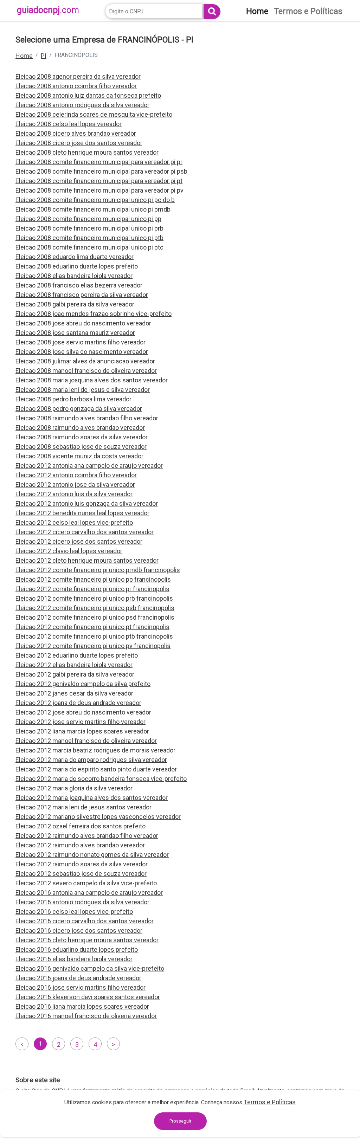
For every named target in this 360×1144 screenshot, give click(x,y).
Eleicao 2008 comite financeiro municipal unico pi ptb (89, 237)
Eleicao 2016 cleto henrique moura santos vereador (87, 940)
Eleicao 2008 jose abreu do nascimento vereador (83, 323)
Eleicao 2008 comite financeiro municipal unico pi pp (88, 218)
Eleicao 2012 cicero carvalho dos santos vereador (84, 532)
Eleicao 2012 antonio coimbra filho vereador (76, 475)
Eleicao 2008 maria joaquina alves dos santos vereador (91, 380)
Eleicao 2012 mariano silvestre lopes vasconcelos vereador (98, 816)
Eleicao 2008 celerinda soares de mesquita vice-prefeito (93, 114)
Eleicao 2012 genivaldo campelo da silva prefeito (82, 683)
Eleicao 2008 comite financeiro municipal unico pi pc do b (95, 199)
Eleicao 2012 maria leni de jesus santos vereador (83, 807)
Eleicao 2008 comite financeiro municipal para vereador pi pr (98, 162)
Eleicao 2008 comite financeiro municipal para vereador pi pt (98, 181)
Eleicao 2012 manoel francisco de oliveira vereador (86, 740)
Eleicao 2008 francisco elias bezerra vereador (78, 285)
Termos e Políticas (270, 1102)
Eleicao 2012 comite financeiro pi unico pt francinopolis (92, 627)
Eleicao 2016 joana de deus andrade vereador (78, 978)
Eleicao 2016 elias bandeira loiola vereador (74, 959)
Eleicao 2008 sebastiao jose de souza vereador (81, 446)
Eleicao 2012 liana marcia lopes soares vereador (82, 731)
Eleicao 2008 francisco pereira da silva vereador (81, 294)
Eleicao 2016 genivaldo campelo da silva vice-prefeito (89, 968)
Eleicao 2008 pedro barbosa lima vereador (73, 399)
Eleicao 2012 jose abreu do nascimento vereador (83, 712)
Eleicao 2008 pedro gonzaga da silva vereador (78, 408)
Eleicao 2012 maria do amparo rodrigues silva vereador (91, 759)
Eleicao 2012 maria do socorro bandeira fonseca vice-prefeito (101, 778)
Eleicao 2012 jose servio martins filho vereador (80, 721)
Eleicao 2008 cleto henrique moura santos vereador (87, 152)
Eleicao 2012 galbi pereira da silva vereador (74, 674)
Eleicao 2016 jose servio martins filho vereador (80, 987)
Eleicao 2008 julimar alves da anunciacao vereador (85, 361)
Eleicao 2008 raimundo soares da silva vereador (81, 437)
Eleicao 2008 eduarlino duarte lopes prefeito (76, 266)
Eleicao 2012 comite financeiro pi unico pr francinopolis (92, 589)
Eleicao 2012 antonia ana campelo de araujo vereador (89, 465)
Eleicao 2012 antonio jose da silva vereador (75, 484)
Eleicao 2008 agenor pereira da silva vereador (78, 76)
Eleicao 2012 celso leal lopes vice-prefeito (74, 522)
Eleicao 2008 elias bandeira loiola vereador (74, 275)
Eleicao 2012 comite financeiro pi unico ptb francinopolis (94, 636)
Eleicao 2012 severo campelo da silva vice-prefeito (86, 883)
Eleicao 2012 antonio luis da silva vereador (74, 494)
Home (24, 55)
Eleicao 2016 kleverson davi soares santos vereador (87, 997)
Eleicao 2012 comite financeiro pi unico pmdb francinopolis (97, 570)
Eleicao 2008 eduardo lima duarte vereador (74, 256)
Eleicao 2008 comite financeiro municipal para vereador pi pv (99, 190)
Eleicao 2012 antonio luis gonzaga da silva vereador (86, 503)
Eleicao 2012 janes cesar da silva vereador (74, 693)
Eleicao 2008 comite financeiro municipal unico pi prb (89, 228)
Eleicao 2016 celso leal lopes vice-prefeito (74, 911)
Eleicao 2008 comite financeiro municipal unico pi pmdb (93, 209)
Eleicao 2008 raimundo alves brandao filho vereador (86, 418)
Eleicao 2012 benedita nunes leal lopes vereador (82, 513)
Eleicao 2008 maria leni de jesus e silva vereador (82, 389)
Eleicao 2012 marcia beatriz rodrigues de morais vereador (95, 750)
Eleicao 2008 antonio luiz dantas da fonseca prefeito (88, 95)
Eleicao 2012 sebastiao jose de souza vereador (81, 873)
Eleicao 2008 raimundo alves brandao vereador (80, 427)
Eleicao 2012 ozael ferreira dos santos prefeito (80, 826)
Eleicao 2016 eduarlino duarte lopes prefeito (76, 949)
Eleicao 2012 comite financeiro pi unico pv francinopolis (93, 645)
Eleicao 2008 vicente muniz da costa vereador (79, 456)
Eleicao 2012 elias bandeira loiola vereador (74, 664)
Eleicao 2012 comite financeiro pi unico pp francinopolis (93, 579)
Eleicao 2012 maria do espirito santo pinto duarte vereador (96, 769)
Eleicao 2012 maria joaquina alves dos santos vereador (91, 797)
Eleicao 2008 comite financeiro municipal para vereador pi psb (101, 171)
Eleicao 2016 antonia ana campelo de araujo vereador (89, 892)
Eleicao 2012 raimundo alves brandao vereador (80, 845)
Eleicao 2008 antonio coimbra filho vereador (76, 86)
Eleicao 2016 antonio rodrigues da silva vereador (82, 902)
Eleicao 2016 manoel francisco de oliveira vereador (86, 1016)
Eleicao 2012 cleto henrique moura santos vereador (87, 560)
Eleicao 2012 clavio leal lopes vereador (68, 551)
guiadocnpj (48, 10)
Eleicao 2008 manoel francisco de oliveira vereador (86, 370)
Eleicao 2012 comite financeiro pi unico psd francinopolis (94, 617)
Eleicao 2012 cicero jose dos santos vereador (78, 541)
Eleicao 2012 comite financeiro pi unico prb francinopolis (94, 598)
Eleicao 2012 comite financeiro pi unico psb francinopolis (94, 608)
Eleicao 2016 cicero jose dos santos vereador (78, 930)
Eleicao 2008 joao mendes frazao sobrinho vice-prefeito (93, 313)
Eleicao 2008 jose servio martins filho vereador (80, 342)
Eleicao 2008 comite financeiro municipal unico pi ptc (89, 247)
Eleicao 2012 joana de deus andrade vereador (78, 702)
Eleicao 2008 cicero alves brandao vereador (75, 133)
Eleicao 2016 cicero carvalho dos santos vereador (84, 921)
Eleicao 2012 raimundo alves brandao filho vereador (86, 835)
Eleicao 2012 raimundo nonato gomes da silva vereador (92, 854)
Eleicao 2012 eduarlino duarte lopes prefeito (76, 655)
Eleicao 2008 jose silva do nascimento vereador (81, 351)
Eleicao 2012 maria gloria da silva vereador (74, 788)
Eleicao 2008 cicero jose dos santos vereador (78, 143)
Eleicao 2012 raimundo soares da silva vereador (81, 864)
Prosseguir (180, 1121)
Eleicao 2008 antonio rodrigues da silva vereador (82, 105)
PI (43, 55)
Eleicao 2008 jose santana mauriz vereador (75, 332)
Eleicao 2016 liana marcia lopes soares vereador (82, 1006)
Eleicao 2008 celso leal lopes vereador (68, 124)
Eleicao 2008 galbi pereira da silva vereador (74, 304)
